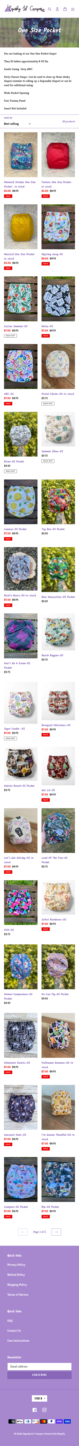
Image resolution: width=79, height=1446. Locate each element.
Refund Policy (16, 1275)
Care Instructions (18, 1341)
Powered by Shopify (55, 1433)
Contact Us (14, 1331)
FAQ (9, 1321)
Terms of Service (17, 1295)
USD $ (38, 1398)
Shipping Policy (17, 1285)
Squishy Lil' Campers (33, 1433)
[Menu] (73, 9)
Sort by (8, 117)
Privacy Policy (16, 1265)
